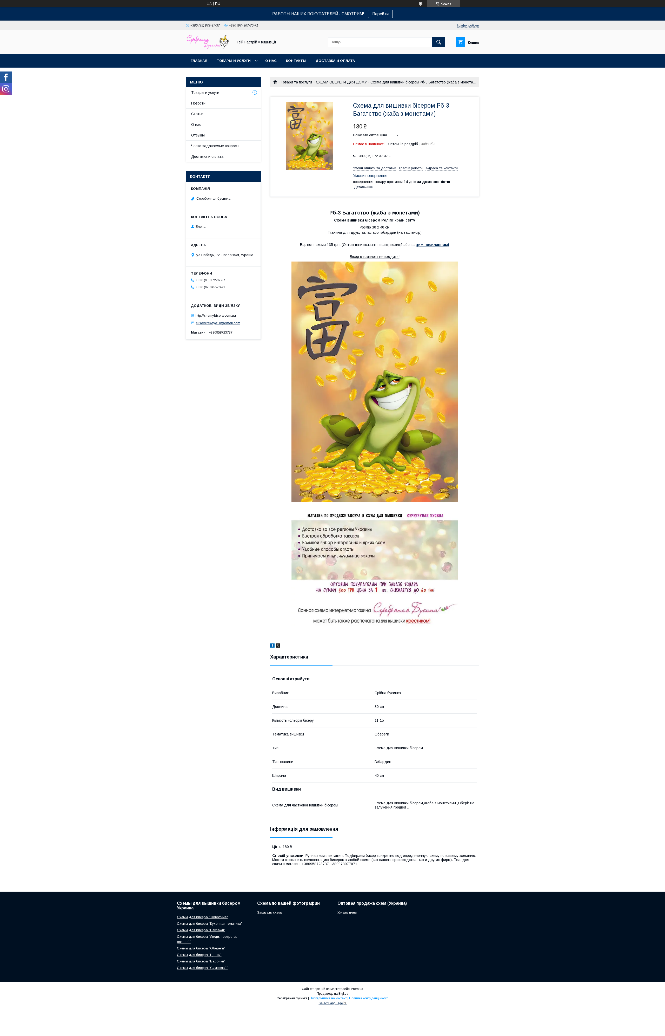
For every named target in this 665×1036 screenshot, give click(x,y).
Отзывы (198, 135)
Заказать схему (270, 912)
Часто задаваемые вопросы (215, 146)
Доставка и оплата (335, 61)
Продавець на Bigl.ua (332, 993)
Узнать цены (347, 912)
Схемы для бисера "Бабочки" (201, 961)
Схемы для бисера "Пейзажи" (201, 930)
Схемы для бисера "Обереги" (201, 948)
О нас (271, 61)
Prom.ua (357, 989)
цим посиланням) (432, 245)
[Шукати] (438, 42)
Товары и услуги (234, 61)
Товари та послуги (296, 82)
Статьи (197, 114)
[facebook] (272, 646)
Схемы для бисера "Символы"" (202, 968)
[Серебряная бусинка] (208, 47)
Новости (198, 103)
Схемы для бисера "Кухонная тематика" (209, 924)
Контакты (296, 61)
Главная (199, 61)
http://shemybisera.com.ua (216, 315)
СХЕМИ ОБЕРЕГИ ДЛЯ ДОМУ (341, 82)
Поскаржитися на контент (328, 998)
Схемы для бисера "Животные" (202, 917)
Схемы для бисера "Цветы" (199, 955)
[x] (278, 646)
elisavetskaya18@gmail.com (218, 323)
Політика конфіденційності (369, 998)
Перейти (380, 14)
